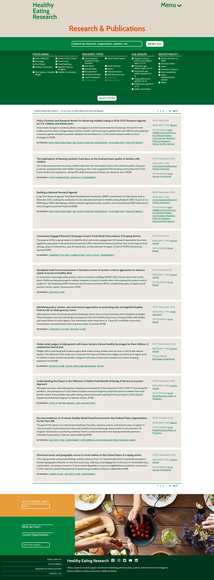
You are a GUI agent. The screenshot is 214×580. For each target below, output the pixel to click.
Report (173, 125)
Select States (107, 98)
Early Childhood (162, 131)
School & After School (163, 144)
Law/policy (75, 177)
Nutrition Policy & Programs (164, 140)
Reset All (154, 44)
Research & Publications (48, 569)
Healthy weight (135, 143)
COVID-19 (53, 403)
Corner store (77, 255)
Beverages (158, 359)
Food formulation (59, 177)
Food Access (169, 132)
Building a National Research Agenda (57, 192)
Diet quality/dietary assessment (89, 143)
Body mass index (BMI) (60, 143)
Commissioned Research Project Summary (165, 167)
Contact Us (55, 573)
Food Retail (158, 135)
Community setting (59, 255)
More (52, 137)
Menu (169, 5)
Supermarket (89, 177)
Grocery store (57, 292)
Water (100, 366)
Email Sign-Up (54, 559)
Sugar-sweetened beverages (81, 366)
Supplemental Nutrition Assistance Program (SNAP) (107, 440)
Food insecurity (117, 143)
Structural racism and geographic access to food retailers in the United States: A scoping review (89, 455)
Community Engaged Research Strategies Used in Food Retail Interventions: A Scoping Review (89, 236)
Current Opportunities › (36, 534)
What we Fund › (31, 527)
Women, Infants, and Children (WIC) (76, 403)
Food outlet (92, 255)
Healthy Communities (162, 137)
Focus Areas (54, 564)
